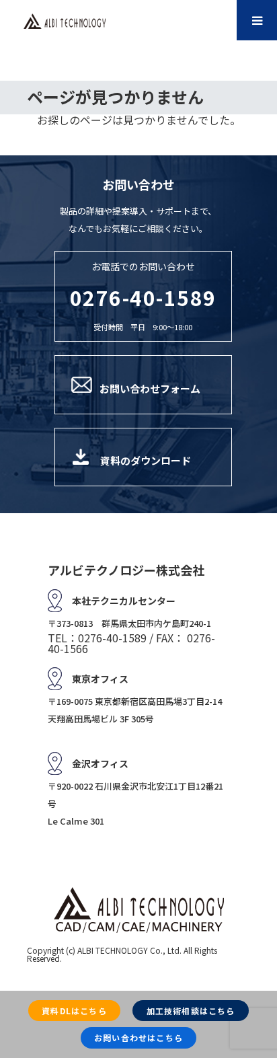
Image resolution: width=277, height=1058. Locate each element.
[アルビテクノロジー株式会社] (65, 21)
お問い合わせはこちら (138, 1037)
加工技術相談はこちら (191, 1010)
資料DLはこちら (74, 1010)
